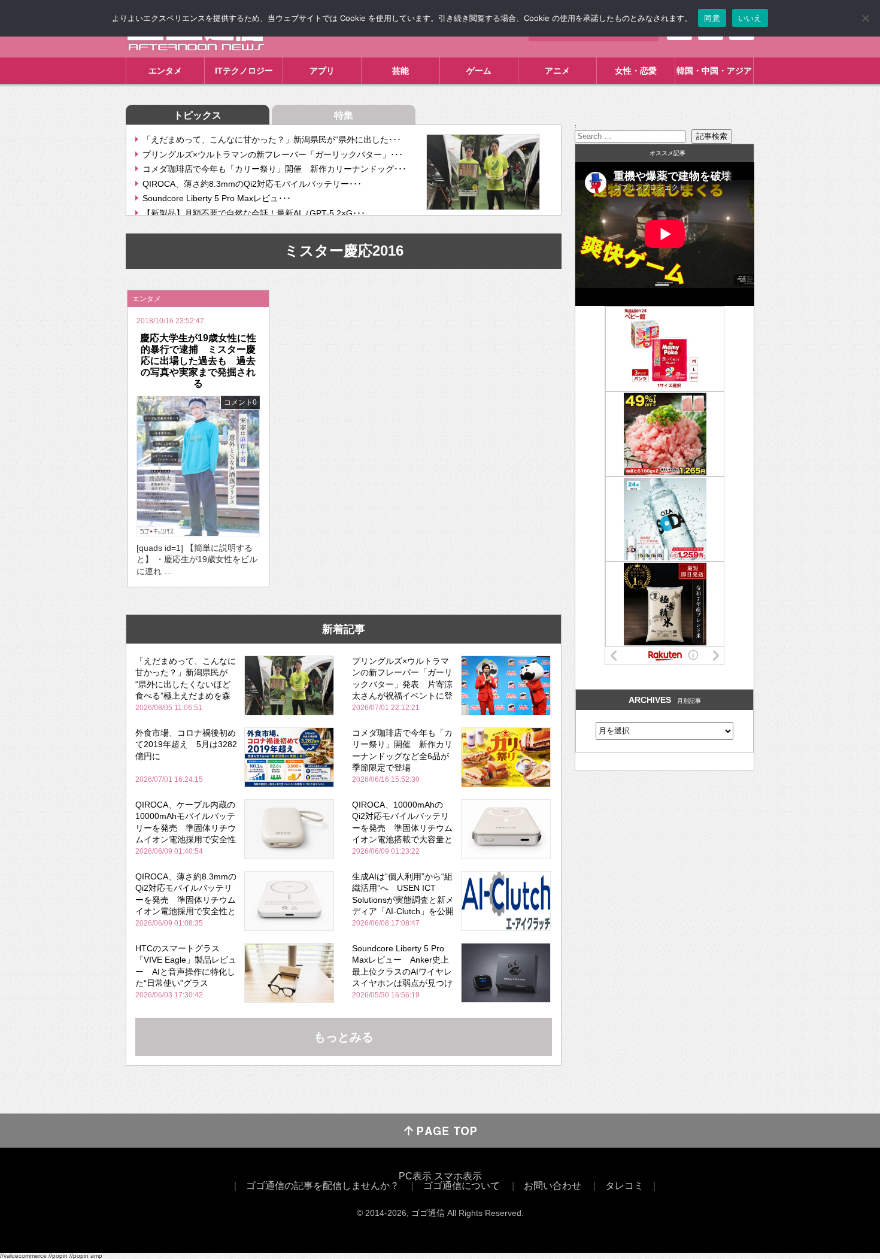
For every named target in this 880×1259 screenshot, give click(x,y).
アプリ (322, 70)
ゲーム (478, 70)
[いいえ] (865, 18)
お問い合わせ (552, 1186)
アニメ (557, 70)
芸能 (400, 70)
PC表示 (415, 1176)
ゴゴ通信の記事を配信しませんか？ (322, 1186)
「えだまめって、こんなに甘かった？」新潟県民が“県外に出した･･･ (271, 139)
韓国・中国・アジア (714, 70)
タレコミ (624, 1186)
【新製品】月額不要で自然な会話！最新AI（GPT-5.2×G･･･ (253, 213)
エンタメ (165, 70)
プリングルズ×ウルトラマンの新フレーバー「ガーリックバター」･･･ (272, 154)
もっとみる (344, 1036)
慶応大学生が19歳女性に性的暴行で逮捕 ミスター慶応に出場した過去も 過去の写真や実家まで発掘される (198, 361)
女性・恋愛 (636, 70)
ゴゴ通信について (461, 1186)
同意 (712, 18)
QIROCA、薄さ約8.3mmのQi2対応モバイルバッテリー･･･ (252, 184)
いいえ (750, 18)
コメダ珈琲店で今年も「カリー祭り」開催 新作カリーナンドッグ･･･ (274, 169)
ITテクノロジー (244, 70)
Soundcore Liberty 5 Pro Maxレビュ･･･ (216, 198)
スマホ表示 (458, 1176)
